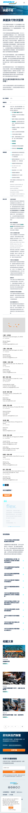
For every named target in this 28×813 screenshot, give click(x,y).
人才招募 (11, 794)
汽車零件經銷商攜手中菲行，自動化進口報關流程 (14, 689)
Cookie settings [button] (12, 809)
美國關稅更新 (6, 661)
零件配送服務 (20, 148)
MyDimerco (19, 792)
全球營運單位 (8, 8)
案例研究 (5, 686)
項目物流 (14, 121)
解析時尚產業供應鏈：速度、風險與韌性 (13, 715)
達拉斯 (11, 226)
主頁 (4, 8)
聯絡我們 (7, 495)
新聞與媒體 (5, 659)
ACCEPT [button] (10, 807)
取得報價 (5, 794)
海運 (18, 112)
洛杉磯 (22, 224)
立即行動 (14, 750)
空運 (15, 112)
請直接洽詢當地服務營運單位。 (15, 745)
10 (18, 526)
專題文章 (5, 713)
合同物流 (14, 143)
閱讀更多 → (5, 663)
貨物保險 (14, 141)
